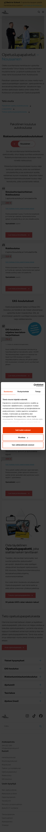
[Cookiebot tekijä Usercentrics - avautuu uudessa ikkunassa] (33, 385)
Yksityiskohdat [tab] (23, 391)
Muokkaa (21, 437)
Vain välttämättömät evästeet (23, 445)
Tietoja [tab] (38, 391)
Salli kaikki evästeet (23, 430)
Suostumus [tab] (8, 391)
